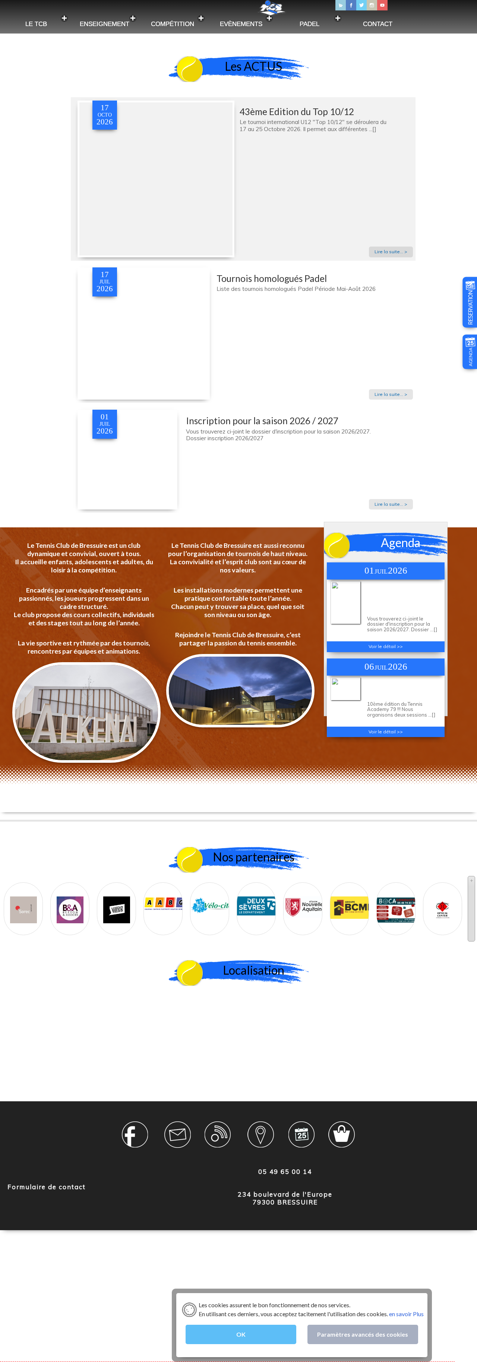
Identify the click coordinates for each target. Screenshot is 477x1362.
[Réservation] (470, 322)
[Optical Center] (442, 902)
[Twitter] (361, 5)
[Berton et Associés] (70, 902)
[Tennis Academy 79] (345, 696)
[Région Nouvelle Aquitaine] (305, 900)
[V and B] (116, 902)
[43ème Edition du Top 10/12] (156, 253)
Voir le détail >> (386, 646)
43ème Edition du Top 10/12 (297, 111)
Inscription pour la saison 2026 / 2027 (262, 420)
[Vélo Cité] (212, 898)
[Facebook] (351, 5)
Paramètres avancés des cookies (362, 1334)
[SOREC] (23, 902)
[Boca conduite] (397, 902)
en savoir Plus (406, 1313)
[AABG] (165, 896)
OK (241, 1334)
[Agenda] (470, 363)
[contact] (177, 1139)
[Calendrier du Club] (301, 1139)
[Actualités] (218, 1139)
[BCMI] (352, 900)
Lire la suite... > (391, 251)
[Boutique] (342, 1139)
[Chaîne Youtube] (382, 5)
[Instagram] (372, 5)
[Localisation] (260, 1139)
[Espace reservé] (136, 1139)
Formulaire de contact (46, 1187)
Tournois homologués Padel (272, 278)
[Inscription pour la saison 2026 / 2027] (127, 505)
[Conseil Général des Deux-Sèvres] (259, 898)
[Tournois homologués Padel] (144, 396)
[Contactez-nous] (340, 5)
